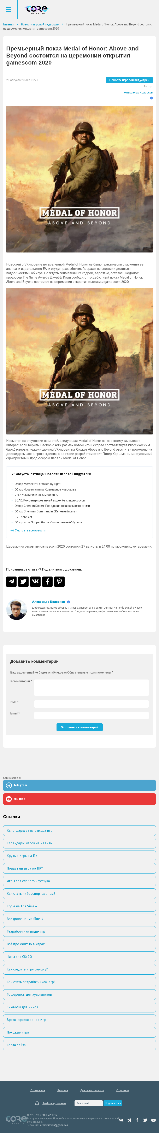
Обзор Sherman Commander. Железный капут (46, 511)
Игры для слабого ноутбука (28, 881)
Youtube (153, 1120)
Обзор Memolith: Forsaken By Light (37, 484)
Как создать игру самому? (27, 969)
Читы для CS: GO (19, 957)
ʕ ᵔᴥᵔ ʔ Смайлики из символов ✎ (36, 495)
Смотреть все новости (30, 530)
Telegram (129, 1120)
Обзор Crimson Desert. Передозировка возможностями (52, 505)
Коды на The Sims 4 (22, 906)
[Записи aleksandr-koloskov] (16, 609)
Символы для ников (22, 1007)
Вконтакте (121, 1120)
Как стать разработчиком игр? (31, 982)
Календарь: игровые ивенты (30, 843)
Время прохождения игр (26, 1020)
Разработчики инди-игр (26, 931)
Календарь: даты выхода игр (30, 831)
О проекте (122, 1090)
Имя (14, 702)
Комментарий (21, 681)
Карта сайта (16, 1045)
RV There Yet (23, 517)
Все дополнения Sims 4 (25, 919)
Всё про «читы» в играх (26, 944)
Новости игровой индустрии (129, 80)
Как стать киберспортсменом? (31, 894)
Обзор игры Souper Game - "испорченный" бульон (48, 522)
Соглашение (37, 1090)
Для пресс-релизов (92, 1090)
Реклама (62, 1090)
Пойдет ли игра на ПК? (25, 868)
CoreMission (37, 10)
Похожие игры (18, 1032)
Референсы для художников (29, 995)
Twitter (145, 1120)
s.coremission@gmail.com (54, 1125)
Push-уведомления (54, 1103)
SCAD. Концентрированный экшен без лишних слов (50, 500)
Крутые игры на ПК (22, 856)
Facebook (137, 1120)
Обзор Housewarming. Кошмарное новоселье (45, 489)
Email (15, 713)
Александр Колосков (138, 92)
